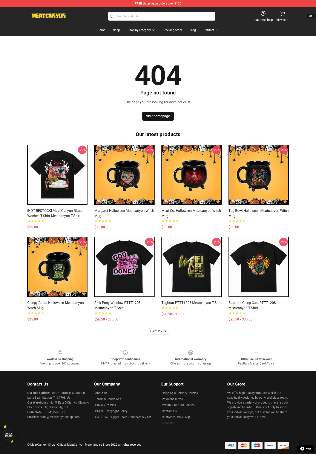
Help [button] (308, 448)
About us (101, 393)
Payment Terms (172, 399)
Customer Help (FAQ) (176, 417)
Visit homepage (158, 116)
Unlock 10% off (8, 435)
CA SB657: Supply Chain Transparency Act (123, 417)
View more (158, 330)
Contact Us (169, 411)
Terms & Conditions (108, 399)
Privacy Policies (105, 405)
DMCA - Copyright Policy (111, 411)
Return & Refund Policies (178, 405)
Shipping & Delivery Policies (180, 393)
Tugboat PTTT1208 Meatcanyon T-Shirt (191, 303)
